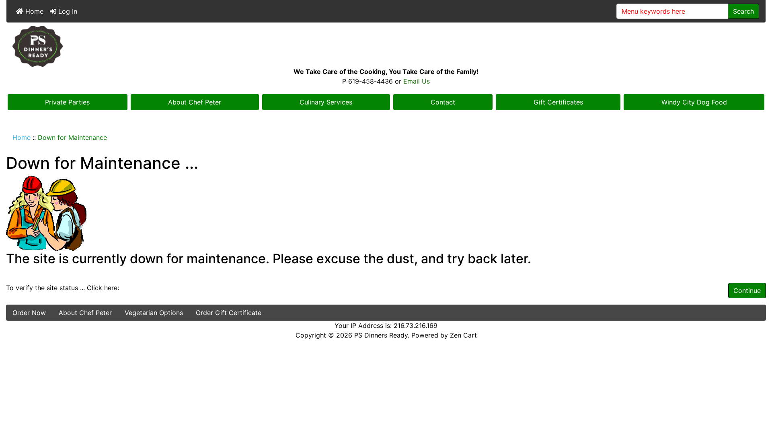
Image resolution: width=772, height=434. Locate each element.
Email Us (416, 81)
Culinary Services (326, 102)
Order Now (29, 313)
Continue (747, 291)
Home (33, 11)
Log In (66, 11)
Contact (443, 102)
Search (743, 11)
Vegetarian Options (154, 313)
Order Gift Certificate (228, 313)
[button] (757, 394)
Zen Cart (463, 335)
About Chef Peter (194, 102)
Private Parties (67, 102)
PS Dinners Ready (381, 335)
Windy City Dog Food (694, 102)
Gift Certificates (558, 102)
